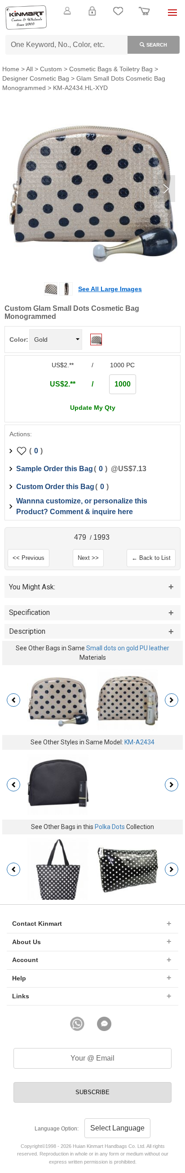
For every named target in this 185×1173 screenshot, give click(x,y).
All (29, 69)
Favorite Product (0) (92, 26)
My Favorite (118, 16)
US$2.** (62, 384)
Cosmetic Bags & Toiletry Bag (111, 69)
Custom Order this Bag (55, 486)
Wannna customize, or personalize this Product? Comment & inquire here (81, 506)
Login (92, 16)
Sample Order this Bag (54, 469)
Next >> (88, 557)
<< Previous (28, 557)
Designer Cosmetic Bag (35, 78)
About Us (26, 941)
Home (10, 69)
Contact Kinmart (37, 923)
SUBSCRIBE (92, 1092)
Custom (51, 69)
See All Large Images (110, 288)
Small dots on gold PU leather (127, 648)
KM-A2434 (139, 742)
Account (25, 959)
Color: (18, 339)
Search (156, 44)
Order (144, 16)
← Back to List (151, 557)
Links (20, 996)
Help (19, 978)
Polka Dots (110, 826)
